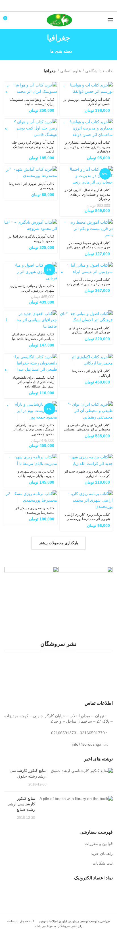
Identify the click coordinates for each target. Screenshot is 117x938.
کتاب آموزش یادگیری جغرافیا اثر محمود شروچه (31, 238)
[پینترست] (58, 5)
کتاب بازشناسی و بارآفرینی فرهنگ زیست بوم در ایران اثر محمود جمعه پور (33, 429)
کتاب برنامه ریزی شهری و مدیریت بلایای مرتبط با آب (36, 473)
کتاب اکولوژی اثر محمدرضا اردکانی (91, 373)
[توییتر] (65, 5)
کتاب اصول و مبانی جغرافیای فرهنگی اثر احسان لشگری (89, 330)
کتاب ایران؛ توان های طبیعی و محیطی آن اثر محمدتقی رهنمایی (87, 427)
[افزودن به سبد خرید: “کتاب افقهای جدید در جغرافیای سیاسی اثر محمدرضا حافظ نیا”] (12, 318)
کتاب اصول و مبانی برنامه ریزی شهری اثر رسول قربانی (32, 288)
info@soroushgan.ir (89, 744)
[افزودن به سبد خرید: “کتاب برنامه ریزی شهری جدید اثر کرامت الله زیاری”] (68, 462)
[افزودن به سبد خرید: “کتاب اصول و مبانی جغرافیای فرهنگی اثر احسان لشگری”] (68, 318)
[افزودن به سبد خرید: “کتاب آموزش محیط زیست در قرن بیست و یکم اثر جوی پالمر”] (68, 227)
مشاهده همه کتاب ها (58, 665)
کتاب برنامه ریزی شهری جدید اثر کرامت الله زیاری (87, 473)
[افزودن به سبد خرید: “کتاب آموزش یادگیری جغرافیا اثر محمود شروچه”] (12, 227)
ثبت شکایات (103, 863)
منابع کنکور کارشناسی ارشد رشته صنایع (21, 804)
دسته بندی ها (61, 51)
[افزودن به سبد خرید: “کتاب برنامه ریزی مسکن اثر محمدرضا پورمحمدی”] (12, 498)
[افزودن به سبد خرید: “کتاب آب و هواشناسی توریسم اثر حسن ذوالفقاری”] (68, 90)
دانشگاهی (93, 71)
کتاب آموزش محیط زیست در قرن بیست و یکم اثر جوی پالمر (88, 245)
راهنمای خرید (102, 853)
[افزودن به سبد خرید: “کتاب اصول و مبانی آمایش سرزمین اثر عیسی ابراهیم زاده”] (68, 270)
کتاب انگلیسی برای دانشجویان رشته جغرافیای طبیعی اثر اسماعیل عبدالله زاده (33, 382)
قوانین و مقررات (99, 843)
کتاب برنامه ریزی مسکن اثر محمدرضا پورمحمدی (34, 510)
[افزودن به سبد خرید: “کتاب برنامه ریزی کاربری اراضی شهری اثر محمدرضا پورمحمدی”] (68, 498)
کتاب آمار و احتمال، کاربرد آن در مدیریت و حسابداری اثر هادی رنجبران (87, 194)
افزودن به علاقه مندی (68, 136)
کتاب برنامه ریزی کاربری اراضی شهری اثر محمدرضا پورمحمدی (87, 517)
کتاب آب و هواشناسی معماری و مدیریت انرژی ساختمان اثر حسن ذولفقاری (87, 147)
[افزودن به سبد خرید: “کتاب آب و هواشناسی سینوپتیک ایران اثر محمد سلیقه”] (12, 90)
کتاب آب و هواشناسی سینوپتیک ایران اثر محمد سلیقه (32, 102)
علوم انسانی (70, 71)
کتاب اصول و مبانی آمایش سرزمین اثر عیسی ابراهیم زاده (88, 282)
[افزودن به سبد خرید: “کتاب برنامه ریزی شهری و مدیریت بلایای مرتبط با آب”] (12, 462)
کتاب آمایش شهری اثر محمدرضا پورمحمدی (31, 186)
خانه (109, 71)
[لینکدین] (51, 5)
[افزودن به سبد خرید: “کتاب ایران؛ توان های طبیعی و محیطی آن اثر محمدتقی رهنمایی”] (68, 409)
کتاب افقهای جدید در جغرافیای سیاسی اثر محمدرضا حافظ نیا (33, 336)
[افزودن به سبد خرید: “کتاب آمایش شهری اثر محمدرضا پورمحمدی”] (12, 174)
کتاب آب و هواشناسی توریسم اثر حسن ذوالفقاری (87, 102)
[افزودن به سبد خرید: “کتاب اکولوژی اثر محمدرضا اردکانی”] (68, 361)
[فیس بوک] (72, 5)
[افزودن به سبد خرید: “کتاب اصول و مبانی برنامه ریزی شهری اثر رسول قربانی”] (12, 270)
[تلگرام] (44, 5)
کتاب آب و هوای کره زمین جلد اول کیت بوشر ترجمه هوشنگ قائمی (33, 147)
